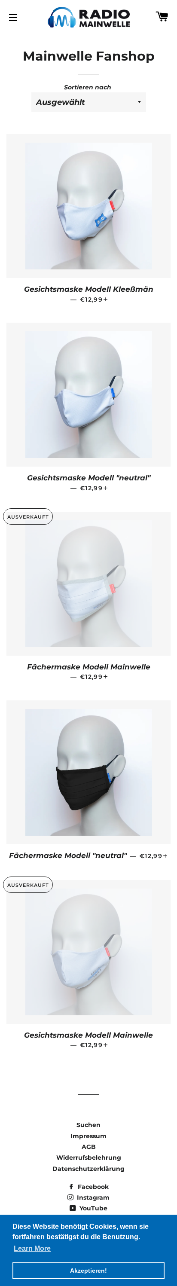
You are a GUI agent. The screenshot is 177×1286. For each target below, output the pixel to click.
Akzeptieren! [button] (88, 1270)
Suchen (88, 1125)
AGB (89, 1147)
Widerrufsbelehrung (88, 1157)
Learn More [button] (32, 1248)
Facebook (92, 1187)
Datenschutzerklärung (88, 1169)
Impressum (88, 1136)
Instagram (92, 1197)
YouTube (92, 1208)
